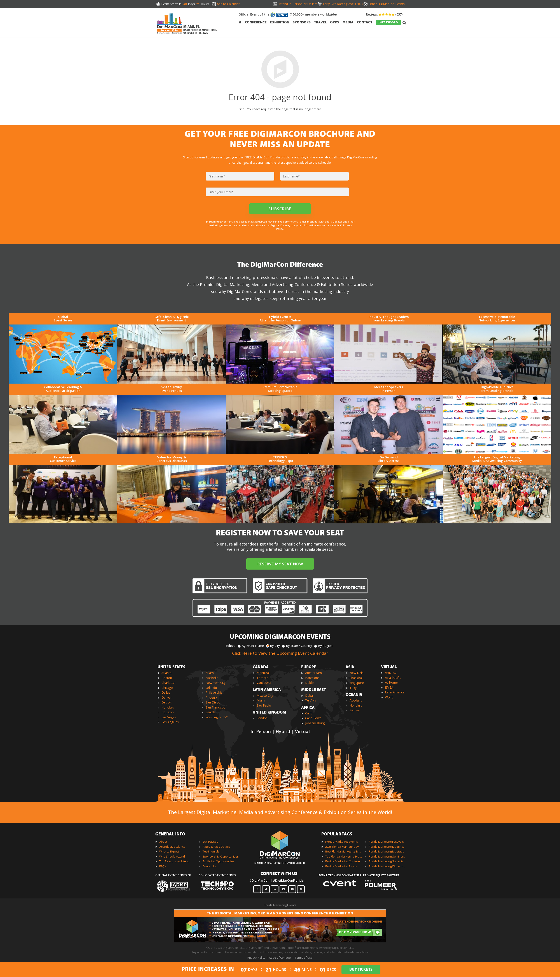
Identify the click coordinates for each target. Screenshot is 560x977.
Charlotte (168, 683)
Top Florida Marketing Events (343, 856)
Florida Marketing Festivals (386, 842)
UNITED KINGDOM (269, 713)
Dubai (309, 695)
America (391, 672)
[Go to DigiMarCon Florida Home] (169, 35)
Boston (166, 678)
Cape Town (313, 718)
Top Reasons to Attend (174, 861)
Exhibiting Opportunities (218, 861)
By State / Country (299, 646)
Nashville (212, 678)
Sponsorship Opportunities (221, 856)
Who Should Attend (172, 856)
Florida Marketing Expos (341, 866)
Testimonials (211, 851)
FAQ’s (162, 866)
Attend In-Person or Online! (297, 4)
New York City (216, 683)
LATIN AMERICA (267, 690)
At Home (391, 682)
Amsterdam (313, 673)
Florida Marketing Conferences (343, 861)
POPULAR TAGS (336, 834)
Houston (167, 712)
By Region (325, 646)
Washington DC (217, 717)
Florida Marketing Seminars (387, 856)
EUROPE (308, 667)
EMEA (389, 687)
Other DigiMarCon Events (387, 4)
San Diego (213, 702)
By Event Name (253, 646)
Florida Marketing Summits (386, 861)
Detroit (166, 702)
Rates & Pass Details (216, 847)
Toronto (262, 678)
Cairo (309, 713)
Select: (231, 646)
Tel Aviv (310, 700)
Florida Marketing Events (341, 842)
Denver (166, 697)
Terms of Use (304, 957)
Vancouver (264, 683)
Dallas (165, 692)
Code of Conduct (280, 957)
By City (275, 646)
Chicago (167, 688)
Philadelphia (214, 692)
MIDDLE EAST (313, 690)
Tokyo (354, 688)
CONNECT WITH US (279, 874)
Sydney (355, 710)
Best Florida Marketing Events (343, 851)
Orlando (211, 688)
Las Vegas (168, 717)
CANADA (261, 667)
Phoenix (211, 697)
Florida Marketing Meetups (386, 851)
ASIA (350, 667)
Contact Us (210, 866)
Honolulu (167, 707)
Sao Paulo (264, 705)
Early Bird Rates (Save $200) (343, 4)
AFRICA (308, 708)
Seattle (210, 712)
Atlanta (166, 673)
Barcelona (312, 678)
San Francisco (215, 707)
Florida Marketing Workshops (387, 866)
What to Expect (169, 851)
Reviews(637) (384, 14)
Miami (210, 673)
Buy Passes (210, 842)
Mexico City (265, 695)
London (262, 718)
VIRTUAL (389, 667)
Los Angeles (170, 722)
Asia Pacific (393, 677)
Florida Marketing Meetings (386, 847)
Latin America (394, 692)
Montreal (263, 673)
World (389, 697)
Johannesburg (315, 723)
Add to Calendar (228, 4)
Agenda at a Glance (172, 847)
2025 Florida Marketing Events (343, 847)
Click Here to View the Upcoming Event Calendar (280, 653)
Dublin (309, 683)
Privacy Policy (256, 957)
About (163, 842)
